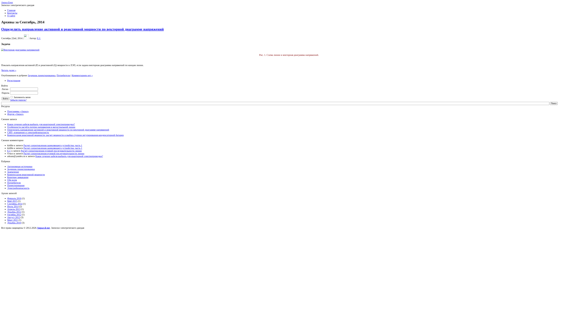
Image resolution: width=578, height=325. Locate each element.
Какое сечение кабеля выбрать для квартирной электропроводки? (41, 124)
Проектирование (16, 185)
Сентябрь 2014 (14, 204)
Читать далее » (8, 70)
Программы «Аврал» (18, 111)
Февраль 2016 (14, 198)
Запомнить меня (22, 97)
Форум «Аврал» (15, 114)
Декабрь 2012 (14, 212)
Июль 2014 (13, 206)
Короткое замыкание (17, 177)
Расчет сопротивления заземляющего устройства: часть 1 (52, 145)
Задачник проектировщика (41, 75)
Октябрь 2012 (14, 214)
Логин (5, 89)
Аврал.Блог (7, 2)
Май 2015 (12, 201)
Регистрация (13, 80)
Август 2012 (13, 217)
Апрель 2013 (13, 209)
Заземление (13, 172)
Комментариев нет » (82, 75)
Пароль (5, 93)
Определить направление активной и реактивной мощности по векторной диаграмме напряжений (82, 29)
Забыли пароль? (18, 100)
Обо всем (12, 180)
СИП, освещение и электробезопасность (28, 132)
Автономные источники (19, 166)
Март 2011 (12, 220)
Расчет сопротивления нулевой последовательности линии (51, 151)
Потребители (63, 75)
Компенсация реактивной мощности (26, 174)
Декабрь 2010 (14, 222)
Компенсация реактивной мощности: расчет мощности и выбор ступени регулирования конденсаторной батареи (65, 135)
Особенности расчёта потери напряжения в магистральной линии (41, 127)
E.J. (39, 38)
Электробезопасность (18, 188)
